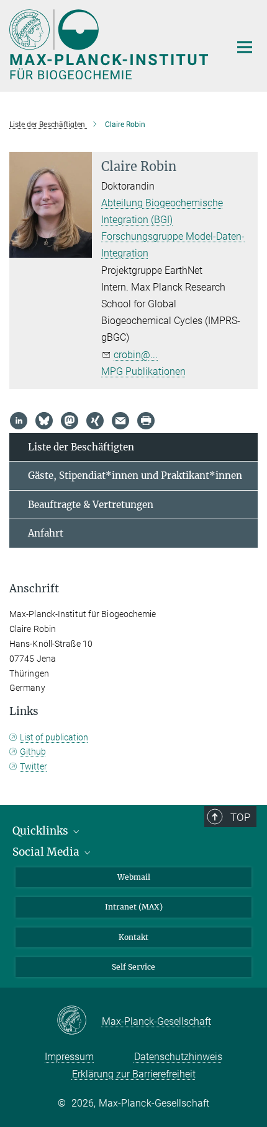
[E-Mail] (120, 420)
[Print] (146, 420)
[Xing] (95, 420)
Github (33, 751)
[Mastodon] (69, 420)
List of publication (54, 737)
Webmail (133, 877)
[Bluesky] (44, 420)
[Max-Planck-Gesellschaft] (79, 1021)
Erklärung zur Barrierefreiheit (134, 1074)
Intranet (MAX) (134, 906)
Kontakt (133, 937)
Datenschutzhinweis (178, 1057)
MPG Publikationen (143, 371)
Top (240, 817)
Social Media (47, 852)
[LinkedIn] (18, 420)
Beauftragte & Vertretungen (90, 505)
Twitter (33, 766)
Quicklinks (41, 831)
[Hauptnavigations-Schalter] (244, 47)
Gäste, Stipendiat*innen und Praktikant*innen (135, 475)
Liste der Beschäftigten (81, 447)
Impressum (69, 1057)
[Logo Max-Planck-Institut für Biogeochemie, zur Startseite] (110, 44)
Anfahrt (45, 533)
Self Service (133, 966)
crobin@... (136, 355)
